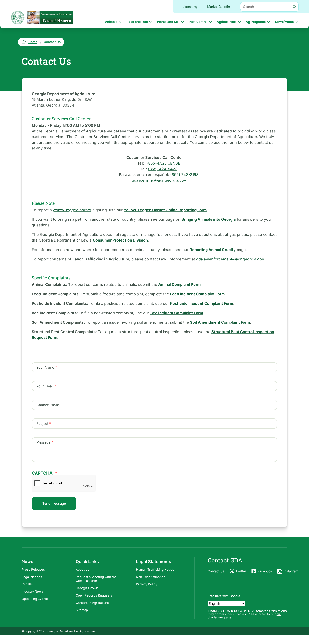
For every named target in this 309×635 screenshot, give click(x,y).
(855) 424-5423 (162, 169)
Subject (42, 423)
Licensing (190, 7)
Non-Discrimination (150, 577)
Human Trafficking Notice (155, 570)
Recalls (27, 584)
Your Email (44, 386)
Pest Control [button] (198, 22)
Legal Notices (32, 577)
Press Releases (33, 570)
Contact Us (216, 571)
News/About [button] (284, 22)
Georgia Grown (87, 588)
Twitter (241, 571)
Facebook (265, 571)
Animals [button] (111, 22)
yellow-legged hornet (72, 210)
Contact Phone (48, 405)
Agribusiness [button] (226, 22)
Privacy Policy (146, 584)
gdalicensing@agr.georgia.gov (159, 180)
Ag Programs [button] (256, 22)
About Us (82, 570)
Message (43, 442)
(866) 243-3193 (184, 174)
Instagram (291, 571)
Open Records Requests (94, 595)
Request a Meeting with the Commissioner (96, 579)
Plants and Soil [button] (168, 22)
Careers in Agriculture (92, 603)
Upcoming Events (35, 599)
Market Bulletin (218, 7)
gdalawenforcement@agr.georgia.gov (230, 259)
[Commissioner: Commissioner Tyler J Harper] (50, 18)
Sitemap (82, 610)
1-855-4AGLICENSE (162, 163)
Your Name (45, 367)
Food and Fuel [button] (137, 22)
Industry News (32, 591)
